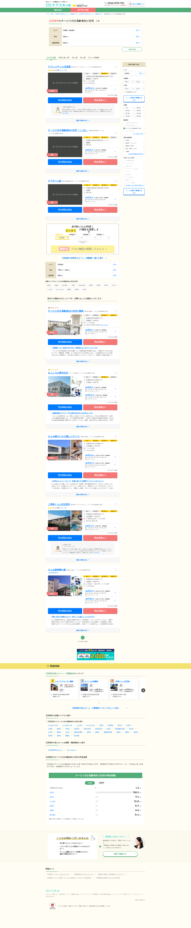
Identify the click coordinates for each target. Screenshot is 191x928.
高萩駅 (88, 320)
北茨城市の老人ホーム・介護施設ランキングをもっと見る (95, 708)
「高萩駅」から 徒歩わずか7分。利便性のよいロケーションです (74, 348)
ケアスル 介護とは (51, 894)
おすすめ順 (51, 58)
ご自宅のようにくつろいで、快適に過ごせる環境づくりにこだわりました (77, 481)
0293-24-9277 (104, 325)
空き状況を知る (65, 100)
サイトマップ (86, 894)
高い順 (83, 58)
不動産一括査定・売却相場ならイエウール (111, 874)
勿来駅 (88, 190)
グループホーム (71, 750)
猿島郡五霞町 (78, 732)
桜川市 (131, 729)
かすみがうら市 (53, 725)
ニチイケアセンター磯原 (64, 681)
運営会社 (62, 894)
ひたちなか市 (60, 289)
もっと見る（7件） (138, 133)
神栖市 (97, 732)
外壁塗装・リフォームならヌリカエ (58, 874)
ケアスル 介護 (49, 14)
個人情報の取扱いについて (108, 894)
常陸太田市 (82, 285)
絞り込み (133, 49)
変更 (137, 30)
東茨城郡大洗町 (120, 729)
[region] (95, 801)
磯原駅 (88, 79)
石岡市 (49, 285)
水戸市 (50, 732)
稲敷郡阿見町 (108, 732)
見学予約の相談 (83, 10)
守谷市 (85, 289)
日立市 (109, 729)
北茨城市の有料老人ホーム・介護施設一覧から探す (82, 258)
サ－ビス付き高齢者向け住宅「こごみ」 (68, 130)
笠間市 (99, 285)
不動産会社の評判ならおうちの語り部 (108, 878)
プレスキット (138, 894)
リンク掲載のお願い (73, 894)
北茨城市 (110, 725)
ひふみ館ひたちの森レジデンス (64, 436)
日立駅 (88, 581)
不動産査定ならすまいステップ (83, 874)
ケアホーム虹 (54, 180)
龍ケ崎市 (64, 285)
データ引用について (125, 894)
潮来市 (77, 289)
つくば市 (49, 289)
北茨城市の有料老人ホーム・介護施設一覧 (90, 14)
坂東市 (59, 729)
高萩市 (91, 285)
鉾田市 (50, 735)
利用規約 (95, 894)
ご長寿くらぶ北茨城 (122, 681)
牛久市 (114, 285)
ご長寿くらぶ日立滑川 (59, 504)
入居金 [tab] (90, 783)
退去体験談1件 (53, 573)
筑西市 (127, 732)
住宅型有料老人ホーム (55, 750)
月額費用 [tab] (101, 783)
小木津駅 (89, 446)
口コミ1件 (63, 70)
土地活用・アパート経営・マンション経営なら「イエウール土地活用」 (69, 878)
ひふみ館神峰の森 (57, 569)
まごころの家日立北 (58, 372)
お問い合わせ (50, 896)
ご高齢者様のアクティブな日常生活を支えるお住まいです (72, 413)
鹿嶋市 (69, 289)
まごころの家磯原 (91, 681)
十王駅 (88, 382)
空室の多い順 (63, 58)
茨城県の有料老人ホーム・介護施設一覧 (66, 14)
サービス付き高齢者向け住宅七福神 (65, 311)
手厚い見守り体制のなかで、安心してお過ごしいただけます (72, 617)
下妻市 (73, 285)
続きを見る (65, 113)
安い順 (74, 58)
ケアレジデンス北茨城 (59, 66)
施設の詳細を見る (81, 120)
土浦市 (50, 729)
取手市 (106, 285)
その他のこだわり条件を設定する (135, 185)
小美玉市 (76, 729)
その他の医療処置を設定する (136, 154)
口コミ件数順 (93, 58)
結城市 (56, 285)
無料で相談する (120, 854)
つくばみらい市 (67, 725)
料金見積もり (100, 100)
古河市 (128, 725)
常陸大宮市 (87, 729)
